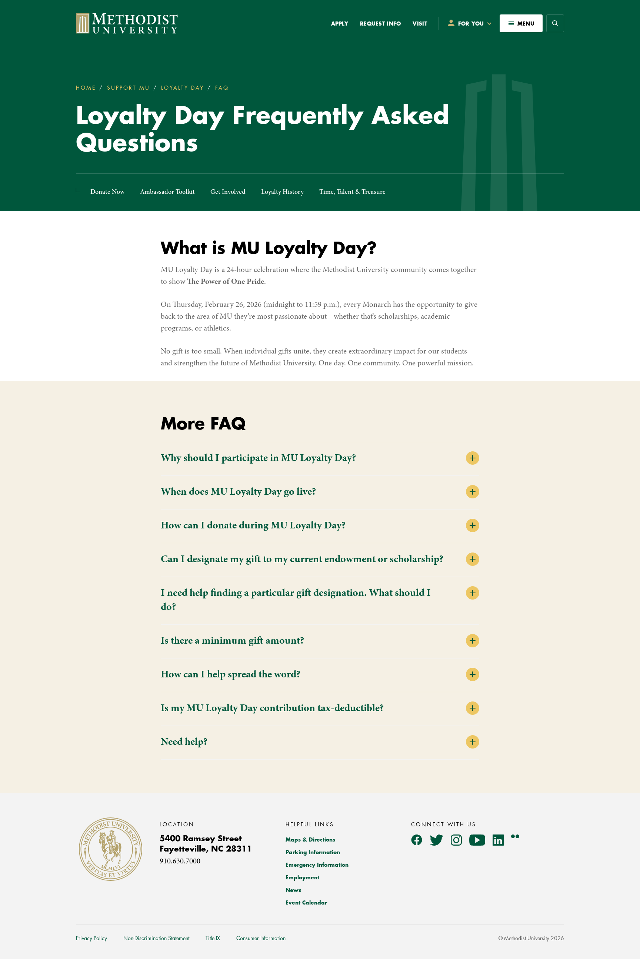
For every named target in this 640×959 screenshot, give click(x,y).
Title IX (213, 938)
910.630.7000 (180, 862)
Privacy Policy (91, 938)
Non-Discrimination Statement (156, 938)
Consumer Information (261, 938)
